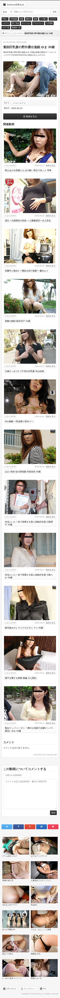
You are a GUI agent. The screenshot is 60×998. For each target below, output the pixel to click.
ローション (26, 23)
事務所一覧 (16, 28)
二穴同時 (49, 23)
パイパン (5, 23)
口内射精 (13, 19)
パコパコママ (19, 103)
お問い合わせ (11, 988)
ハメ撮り (43, 19)
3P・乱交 (15, 23)
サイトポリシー (30, 988)
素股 (35, 19)
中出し (5, 19)
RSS (44, 988)
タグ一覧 (5, 28)
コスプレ (53, 19)
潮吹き (28, 19)
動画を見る (31, 116)
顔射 (21, 19)
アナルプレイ (38, 23)
